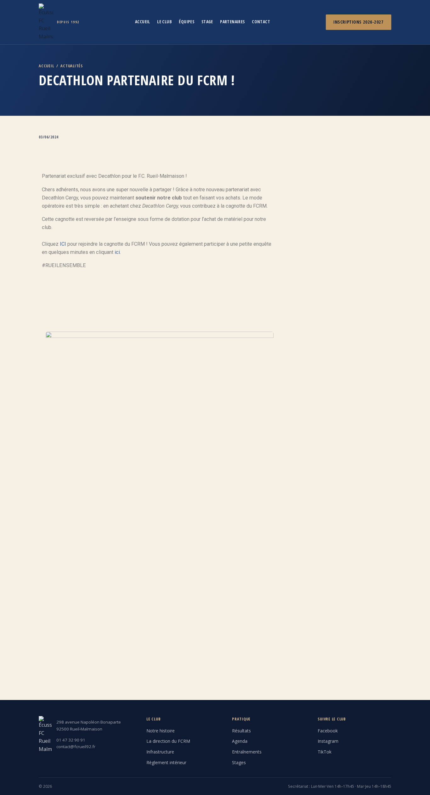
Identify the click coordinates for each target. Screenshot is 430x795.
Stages (239, 762)
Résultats (241, 731)
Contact (261, 22)
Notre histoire (160, 731)
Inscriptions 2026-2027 (358, 22)
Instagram (328, 741)
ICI (63, 244)
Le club (164, 22)
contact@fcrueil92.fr (75, 746)
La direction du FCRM (168, 741)
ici (117, 252)
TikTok (324, 752)
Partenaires (232, 22)
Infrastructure (160, 752)
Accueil (142, 22)
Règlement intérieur (166, 762)
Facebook (328, 731)
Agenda (239, 741)
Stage (207, 22)
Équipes (186, 22)
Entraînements (247, 752)
